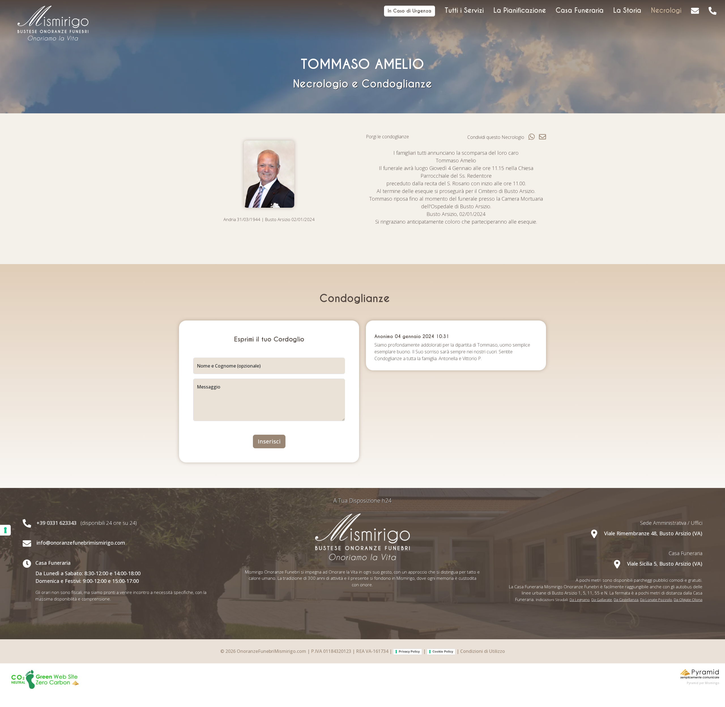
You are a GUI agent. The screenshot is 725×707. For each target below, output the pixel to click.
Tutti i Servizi (464, 10)
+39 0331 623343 (56, 522)
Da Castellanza (626, 599)
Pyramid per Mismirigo (703, 683)
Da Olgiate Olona (688, 599)
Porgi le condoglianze (387, 136)
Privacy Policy (409, 651)
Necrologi (666, 10)
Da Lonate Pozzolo (656, 599)
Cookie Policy (442, 651)
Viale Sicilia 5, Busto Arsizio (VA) (664, 563)
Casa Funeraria (580, 10)
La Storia (627, 10)
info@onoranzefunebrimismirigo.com (81, 542)
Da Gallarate (601, 599)
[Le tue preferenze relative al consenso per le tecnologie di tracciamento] (5, 530)
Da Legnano (580, 599)
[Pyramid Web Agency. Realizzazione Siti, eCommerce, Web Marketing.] (699, 673)
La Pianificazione (519, 10)
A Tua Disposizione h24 (362, 500)
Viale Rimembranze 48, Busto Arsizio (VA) (652, 533)
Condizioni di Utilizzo (482, 651)
